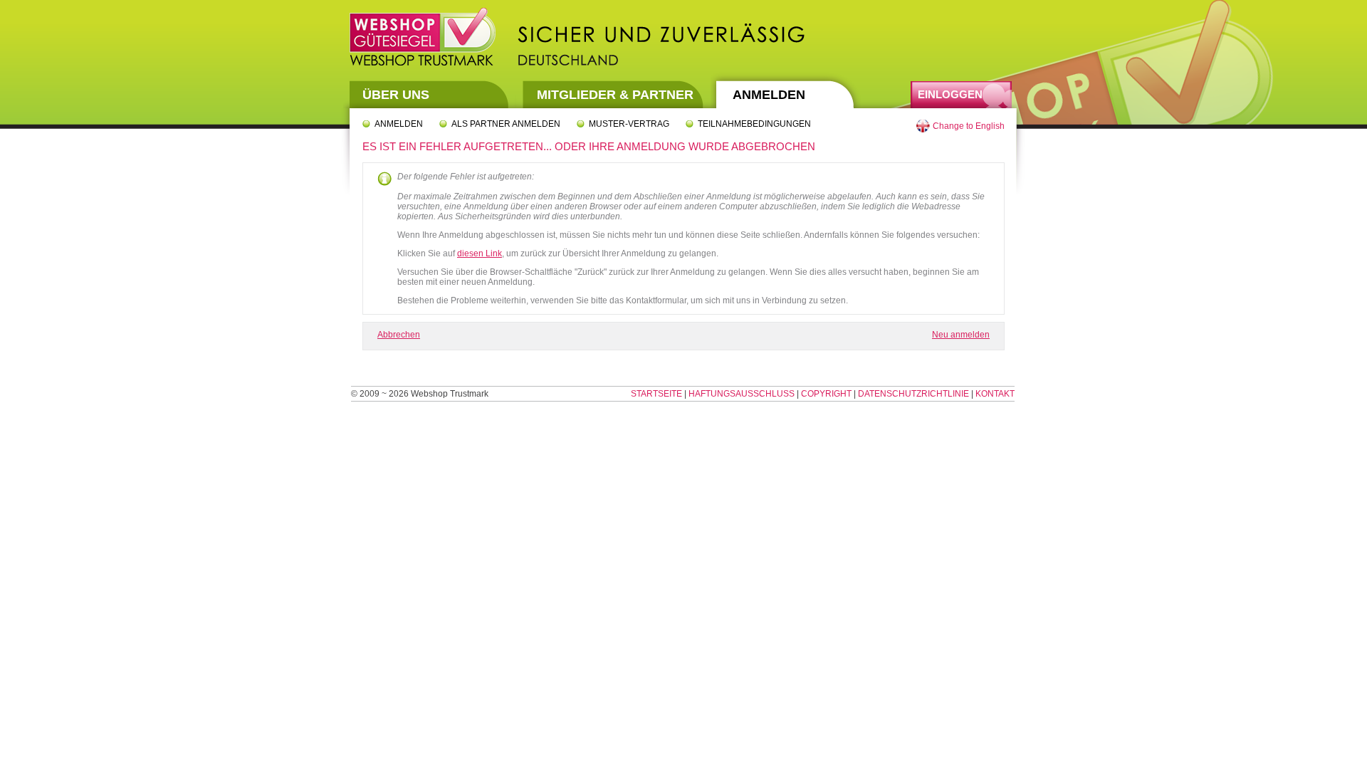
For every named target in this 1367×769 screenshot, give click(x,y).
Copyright (826, 394)
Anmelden (769, 95)
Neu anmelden (961, 335)
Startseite (656, 394)
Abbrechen (398, 335)
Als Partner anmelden (505, 124)
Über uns (395, 95)
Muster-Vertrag (629, 124)
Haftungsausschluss (741, 394)
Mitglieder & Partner (615, 95)
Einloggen (950, 94)
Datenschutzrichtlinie (913, 394)
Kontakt (995, 394)
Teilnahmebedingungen (754, 124)
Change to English (969, 126)
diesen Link (479, 253)
